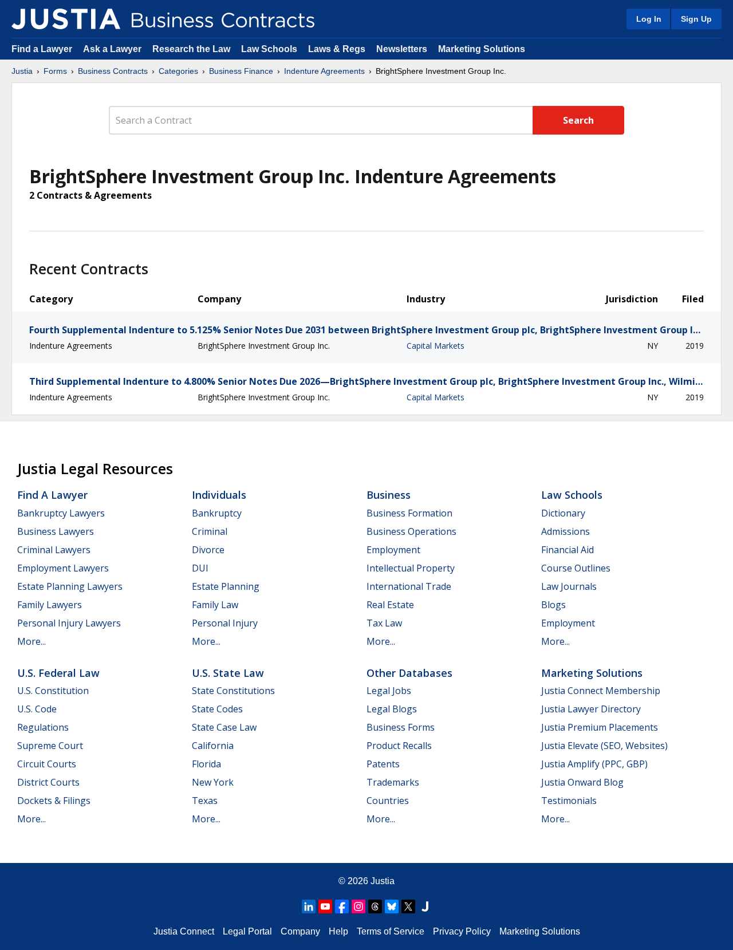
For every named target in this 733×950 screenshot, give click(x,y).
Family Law (215, 604)
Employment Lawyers (63, 568)
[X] (408, 906)
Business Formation (409, 513)
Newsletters (401, 49)
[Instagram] (358, 906)
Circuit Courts (46, 764)
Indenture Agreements (324, 71)
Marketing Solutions (481, 49)
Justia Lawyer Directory (591, 709)
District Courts (48, 782)
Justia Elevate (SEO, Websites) (604, 745)
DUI (200, 568)
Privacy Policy (462, 931)
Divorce (208, 549)
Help (338, 931)
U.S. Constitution (53, 690)
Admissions (565, 531)
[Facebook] (342, 906)
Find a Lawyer (41, 49)
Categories (178, 71)
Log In (648, 18)
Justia (22, 71)
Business (388, 495)
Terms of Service (390, 931)
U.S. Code (37, 709)
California (213, 745)
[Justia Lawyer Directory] (425, 906)
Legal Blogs (391, 709)
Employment (393, 549)
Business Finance (241, 71)
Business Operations (411, 531)
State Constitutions (233, 690)
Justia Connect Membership (600, 690)
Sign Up (696, 18)
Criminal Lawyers (53, 549)
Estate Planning (225, 586)
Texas (205, 800)
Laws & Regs (336, 49)
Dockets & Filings (53, 800)
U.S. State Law (228, 673)
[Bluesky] (392, 906)
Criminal (209, 531)
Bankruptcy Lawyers (61, 513)
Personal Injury (225, 623)
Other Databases (409, 673)
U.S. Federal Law (58, 673)
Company (300, 931)
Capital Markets (435, 345)
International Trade (408, 586)
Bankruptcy (217, 513)
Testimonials (569, 800)
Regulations (43, 727)
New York (213, 782)
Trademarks (392, 782)
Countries (387, 800)
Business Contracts (113, 71)
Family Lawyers (49, 604)
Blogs (553, 604)
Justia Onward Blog (582, 782)
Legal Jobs (388, 690)
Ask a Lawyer (113, 49)
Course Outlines (575, 568)
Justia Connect (183, 931)
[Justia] (65, 19)
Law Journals (569, 586)
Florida (206, 764)
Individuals (219, 495)
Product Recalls (399, 745)
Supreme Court (50, 745)
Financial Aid (567, 549)
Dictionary (563, 513)
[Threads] (375, 906)
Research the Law (191, 49)
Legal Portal (247, 931)
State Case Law (224, 727)
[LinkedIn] (309, 906)
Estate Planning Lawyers (70, 586)
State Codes (217, 709)
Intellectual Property (410, 568)
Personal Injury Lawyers (69, 623)
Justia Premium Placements (599, 727)
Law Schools (269, 49)
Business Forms (400, 727)
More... (31, 641)
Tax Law (384, 623)
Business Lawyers (55, 531)
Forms (55, 71)
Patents (383, 764)
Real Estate (390, 604)
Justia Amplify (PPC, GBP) (594, 764)
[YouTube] (325, 906)
